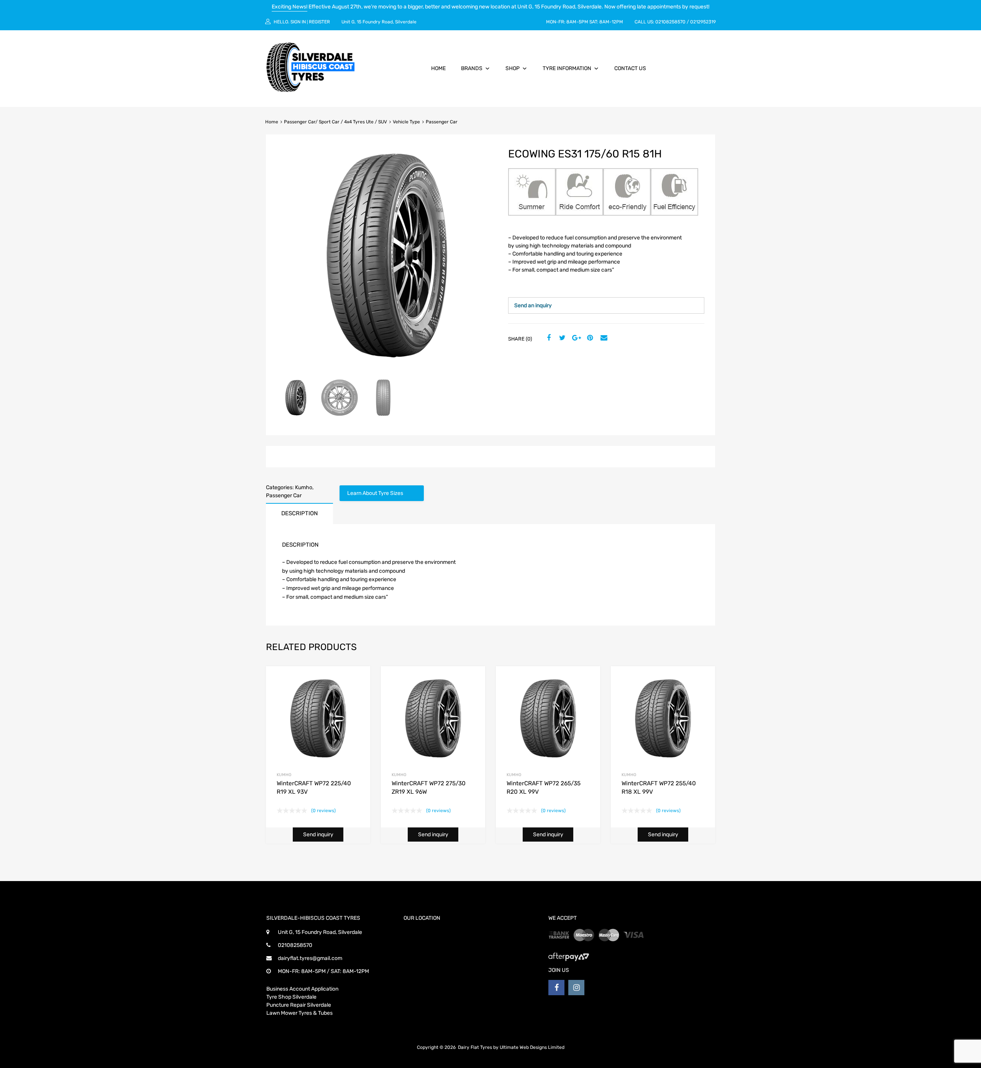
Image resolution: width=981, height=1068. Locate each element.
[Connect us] (556, 987)
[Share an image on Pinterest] (589, 338)
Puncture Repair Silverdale (298, 1005)
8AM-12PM (611, 22)
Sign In (298, 22)
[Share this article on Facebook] (548, 338)
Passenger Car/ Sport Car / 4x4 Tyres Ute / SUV (335, 121)
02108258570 (670, 22)
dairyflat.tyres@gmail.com (310, 958)
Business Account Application (302, 989)
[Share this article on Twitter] (561, 338)
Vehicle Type (406, 121)
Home (438, 68)
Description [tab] (299, 513)
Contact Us (630, 68)
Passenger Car (284, 495)
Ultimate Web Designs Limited (532, 1047)
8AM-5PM (577, 22)
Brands (471, 68)
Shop (512, 68)
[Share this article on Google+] (575, 338)
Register (319, 22)
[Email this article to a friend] (603, 338)
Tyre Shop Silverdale (291, 997)
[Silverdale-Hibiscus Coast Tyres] (310, 90)
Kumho (303, 487)
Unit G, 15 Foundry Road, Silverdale (379, 22)
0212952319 (703, 22)
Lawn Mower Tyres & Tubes (299, 1013)
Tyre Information (567, 68)
